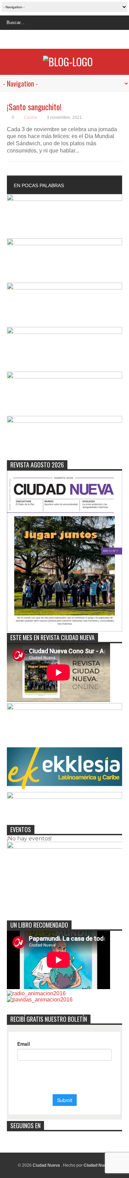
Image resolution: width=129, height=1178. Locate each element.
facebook (44, 40)
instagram (70, 40)
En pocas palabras (39, 185)
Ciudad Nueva (47, 1165)
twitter (57, 40)
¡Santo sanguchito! (34, 106)
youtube (82, 40)
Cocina (30, 117)
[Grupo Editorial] (68, 61)
